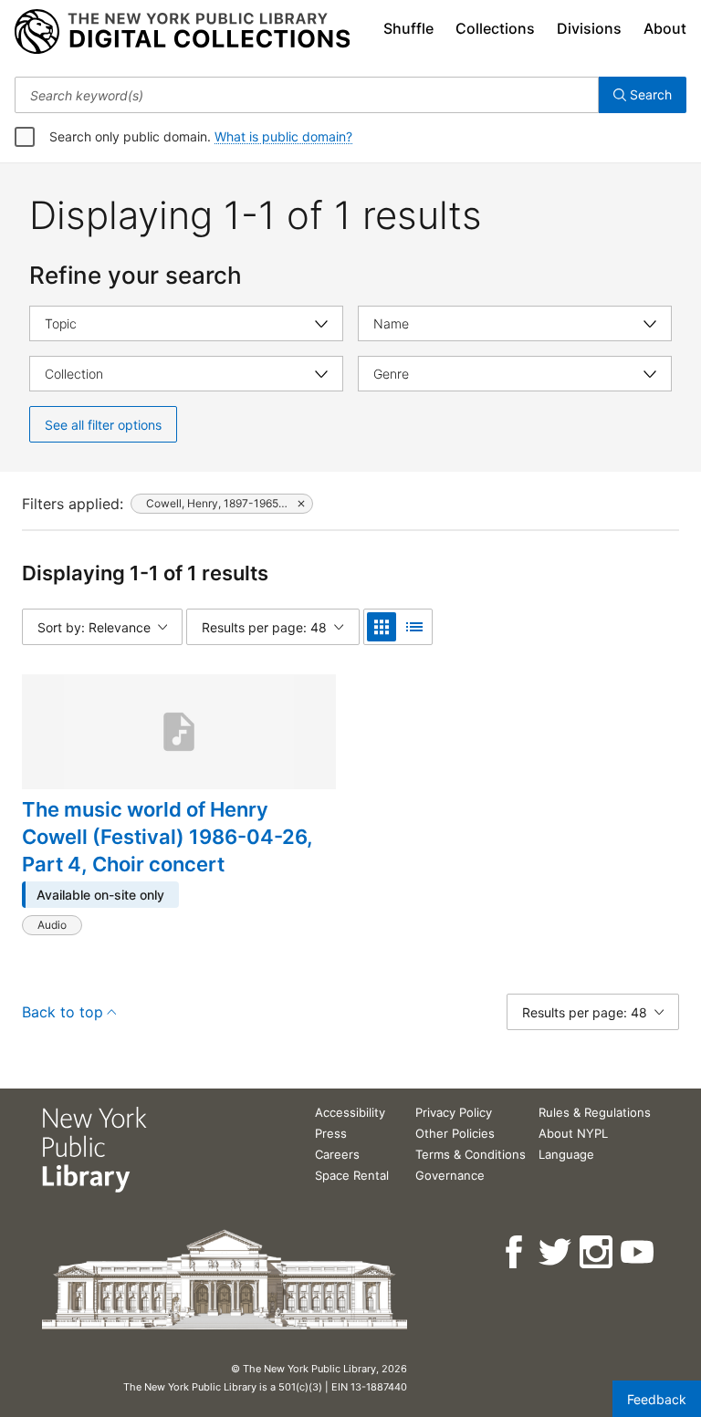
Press (331, 1133)
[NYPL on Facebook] (515, 1252)
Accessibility (350, 1112)
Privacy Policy (453, 1112)
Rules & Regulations (595, 1112)
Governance (450, 1175)
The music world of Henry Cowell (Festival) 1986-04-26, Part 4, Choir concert (167, 836)
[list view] (414, 626)
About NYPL (573, 1133)
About (664, 28)
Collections (495, 28)
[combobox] (307, 95)
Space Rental (352, 1175)
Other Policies (455, 1133)
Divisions (589, 28)
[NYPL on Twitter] (556, 1252)
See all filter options (103, 424)
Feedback (656, 1399)
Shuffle (408, 28)
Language (566, 1154)
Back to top (62, 1012)
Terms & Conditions (470, 1154)
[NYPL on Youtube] (638, 1252)
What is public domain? (283, 136)
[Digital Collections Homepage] (182, 32)
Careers (337, 1154)
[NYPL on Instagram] (597, 1252)
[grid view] (381, 626)
